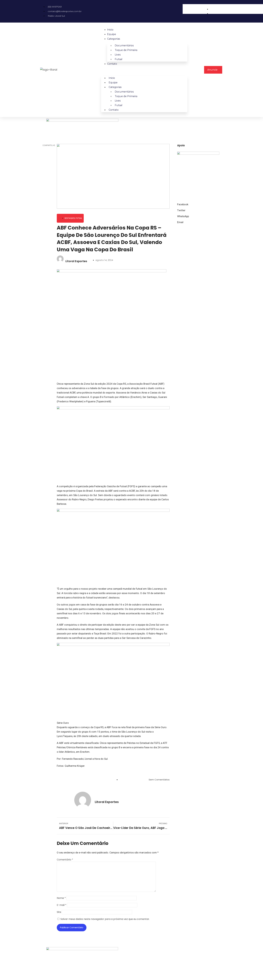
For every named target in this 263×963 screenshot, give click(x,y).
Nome (61, 898)
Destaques (70, 218)
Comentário (65, 859)
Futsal (118, 59)
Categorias (113, 38)
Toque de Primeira (126, 50)
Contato (112, 63)
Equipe (111, 34)
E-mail (61, 905)
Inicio (110, 29)
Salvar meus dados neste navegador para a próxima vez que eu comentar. (105, 919)
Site (59, 912)
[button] (193, 16)
